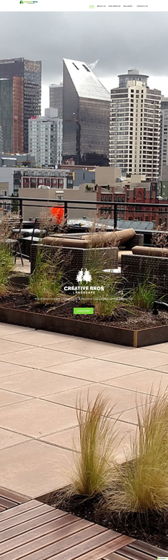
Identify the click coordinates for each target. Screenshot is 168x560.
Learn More (83, 311)
